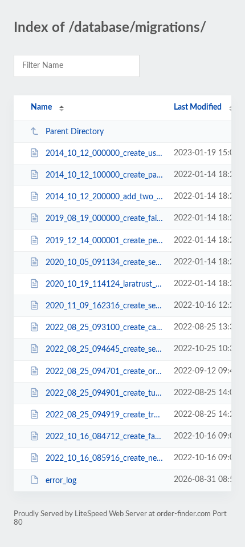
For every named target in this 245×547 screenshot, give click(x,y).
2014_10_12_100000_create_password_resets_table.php (104, 175)
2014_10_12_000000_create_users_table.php (104, 154)
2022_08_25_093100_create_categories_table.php (104, 328)
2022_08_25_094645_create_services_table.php (104, 349)
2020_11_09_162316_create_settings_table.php (104, 306)
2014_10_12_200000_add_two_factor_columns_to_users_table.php (104, 197)
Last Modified (198, 107)
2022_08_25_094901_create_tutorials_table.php (104, 393)
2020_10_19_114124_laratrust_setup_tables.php (104, 284)
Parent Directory (75, 132)
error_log (61, 480)
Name (41, 107)
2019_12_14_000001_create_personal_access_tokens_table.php (104, 241)
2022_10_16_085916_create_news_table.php (104, 458)
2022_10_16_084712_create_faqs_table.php (104, 437)
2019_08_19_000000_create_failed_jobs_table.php (104, 219)
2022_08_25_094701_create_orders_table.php (104, 372)
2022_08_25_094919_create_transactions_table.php (104, 415)
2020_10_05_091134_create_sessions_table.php (104, 263)
